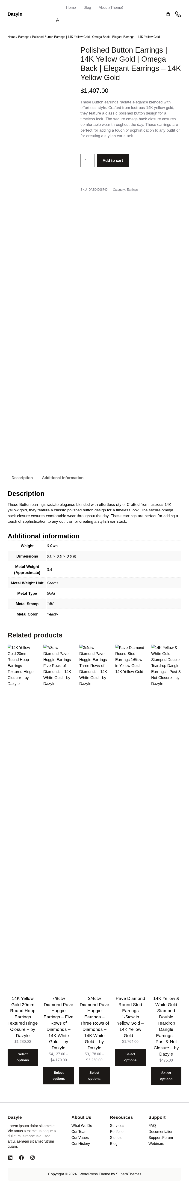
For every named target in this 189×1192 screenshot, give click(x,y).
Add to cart (113, 160)
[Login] (94, 20)
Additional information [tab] (62, 477)
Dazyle (15, 14)
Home (71, 7)
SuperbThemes (128, 1174)
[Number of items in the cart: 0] (168, 14)
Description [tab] (22, 477)
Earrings (23, 37)
